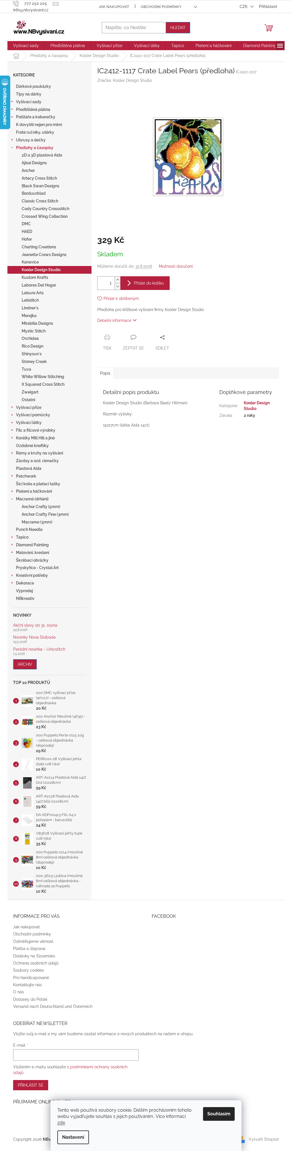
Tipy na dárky (28, 94)
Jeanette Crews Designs (44, 254)
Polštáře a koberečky (35, 117)
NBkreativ (25, 598)
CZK (244, 6)
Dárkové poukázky (33, 86)
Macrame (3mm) (37, 522)
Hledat (178, 27)
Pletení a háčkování (34, 491)
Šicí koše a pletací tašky (38, 484)
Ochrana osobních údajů (35, 963)
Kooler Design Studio (41, 269)
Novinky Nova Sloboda (34, 637)
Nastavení (73, 1137)
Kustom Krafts (35, 277)
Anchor (28, 170)
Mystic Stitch (34, 331)
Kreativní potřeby (32, 575)
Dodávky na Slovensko (34, 956)
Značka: (124, 80)
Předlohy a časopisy (34, 147)
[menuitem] (25, 45)
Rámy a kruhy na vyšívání (39, 453)
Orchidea (30, 338)
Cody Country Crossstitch (45, 208)
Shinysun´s (32, 354)
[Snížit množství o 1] (117, 286)
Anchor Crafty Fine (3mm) (45, 514)
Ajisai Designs (34, 163)
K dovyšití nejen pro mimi (39, 124)
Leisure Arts (33, 293)
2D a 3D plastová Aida (42, 155)
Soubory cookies (28, 970)
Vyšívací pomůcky (33, 415)
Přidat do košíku (149, 283)
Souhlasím (218, 1114)
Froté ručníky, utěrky (35, 132)
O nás (18, 992)
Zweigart (30, 392)
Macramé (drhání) (32, 499)
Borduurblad (34, 193)
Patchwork (26, 476)
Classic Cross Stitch (40, 201)
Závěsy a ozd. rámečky (37, 460)
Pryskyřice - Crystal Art (37, 567)
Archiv (25, 664)
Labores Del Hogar (39, 285)
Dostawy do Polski (30, 999)
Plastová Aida (28, 468)
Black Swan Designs (40, 186)
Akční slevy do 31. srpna (35, 625)
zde (61, 1122)
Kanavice (30, 262)
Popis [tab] (105, 373)
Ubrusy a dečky (31, 140)
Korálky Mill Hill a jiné (35, 438)
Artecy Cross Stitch (39, 178)
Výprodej (24, 590)
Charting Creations (39, 247)
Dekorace (25, 583)
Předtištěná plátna (33, 109)
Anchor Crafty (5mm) (41, 506)
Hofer (27, 239)
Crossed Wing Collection (45, 216)
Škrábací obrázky (32, 560)
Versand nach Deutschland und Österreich (52, 1006)
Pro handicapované (31, 977)
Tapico (22, 537)
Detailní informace (114, 320)
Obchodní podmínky (161, 7)
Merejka (29, 315)
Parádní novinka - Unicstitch (39, 649)
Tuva (26, 369)
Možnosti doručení (176, 266)
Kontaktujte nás (27, 984)
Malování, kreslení (32, 552)
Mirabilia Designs (37, 323)
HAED (27, 231)
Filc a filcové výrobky (35, 430)
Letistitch (30, 300)
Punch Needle (29, 529)
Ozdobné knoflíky (32, 445)
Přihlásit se (31, 1085)
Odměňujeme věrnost (33, 941)
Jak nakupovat (114, 7)
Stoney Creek (34, 361)
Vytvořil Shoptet (264, 1139)
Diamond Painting (32, 545)
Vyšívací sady (28, 102)
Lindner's (30, 308)
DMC (26, 224)
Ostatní (28, 399)
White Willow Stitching (43, 376)
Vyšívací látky (29, 422)
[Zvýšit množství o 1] (117, 280)
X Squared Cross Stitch (43, 384)
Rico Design (32, 346)
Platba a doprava (29, 948)
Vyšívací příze (28, 407)
